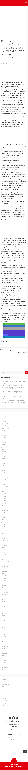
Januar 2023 (4, 479)
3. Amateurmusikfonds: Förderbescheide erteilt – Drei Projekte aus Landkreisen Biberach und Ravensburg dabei (14, 396)
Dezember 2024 (5, 449)
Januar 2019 (4, 587)
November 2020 (5, 538)
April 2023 (4, 472)
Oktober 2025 (5, 433)
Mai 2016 (4, 660)
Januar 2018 (4, 613)
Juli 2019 (3, 573)
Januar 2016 (4, 669)
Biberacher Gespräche (7, 689)
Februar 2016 (5, 667)
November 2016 (5, 646)
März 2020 (4, 554)
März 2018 (4, 608)
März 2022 (4, 500)
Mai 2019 (4, 578)
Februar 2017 (5, 639)
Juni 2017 (4, 629)
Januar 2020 (4, 559)
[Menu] (26, 3)
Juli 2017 (3, 627)
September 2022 (5, 489)
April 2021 (4, 526)
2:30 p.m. (13, 63)
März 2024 (4, 456)
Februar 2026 (5, 423)
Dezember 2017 (5, 615)
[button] (4, 324)
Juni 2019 (4, 575)
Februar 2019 (5, 585)
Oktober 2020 (5, 540)
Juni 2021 (4, 522)
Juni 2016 (4, 658)
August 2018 (4, 597)
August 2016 (4, 653)
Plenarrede (4, 696)
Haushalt (4, 691)
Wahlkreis (4, 705)
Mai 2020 (4, 552)
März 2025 (4, 442)
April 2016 (4, 662)
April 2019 (4, 580)
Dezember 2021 (5, 508)
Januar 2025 (4, 447)
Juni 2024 (4, 451)
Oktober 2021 (5, 512)
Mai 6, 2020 (5, 63)
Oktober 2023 (5, 465)
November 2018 (5, 590)
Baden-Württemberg (6, 684)
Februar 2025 (5, 444)
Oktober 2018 (5, 592)
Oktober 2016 (5, 648)
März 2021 (4, 529)
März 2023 (4, 475)
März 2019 (4, 583)
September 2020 (5, 543)
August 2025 (4, 437)
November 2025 (5, 430)
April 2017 (4, 634)
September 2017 (5, 622)
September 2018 (5, 594)
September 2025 (5, 435)
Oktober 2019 (5, 566)
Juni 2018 (4, 601)
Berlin (3, 686)
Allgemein (3, 343)
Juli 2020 (3, 547)
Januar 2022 (4, 505)
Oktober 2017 (5, 620)
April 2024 (4, 454)
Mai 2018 (4, 604)
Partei (3, 693)
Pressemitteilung (5, 698)
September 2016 (5, 650)
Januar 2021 (4, 533)
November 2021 (5, 510)
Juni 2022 (4, 493)
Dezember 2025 (5, 428)
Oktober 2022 (5, 486)
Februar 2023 (5, 477)
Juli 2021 (3, 519)
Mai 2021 (4, 524)
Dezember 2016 (5, 643)
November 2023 (5, 463)
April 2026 (4, 418)
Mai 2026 (4, 416)
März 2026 (4, 421)
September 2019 (5, 568)
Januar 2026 (4, 426)
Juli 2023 (3, 468)
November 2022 (5, 484)
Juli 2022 (3, 491)
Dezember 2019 (5, 561)
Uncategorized (5, 700)
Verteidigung (4, 703)
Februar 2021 (5, 531)
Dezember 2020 (5, 536)
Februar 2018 (5, 611)
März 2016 (4, 665)
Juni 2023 (4, 470)
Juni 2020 (4, 550)
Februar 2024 (5, 458)
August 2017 (4, 625)
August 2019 (4, 571)
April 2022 (4, 498)
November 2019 (5, 564)
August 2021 (4, 517)
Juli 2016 (3, 655)
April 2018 (4, 606)
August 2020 (4, 545)
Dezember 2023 (5, 461)
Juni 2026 (4, 414)
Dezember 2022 (5, 482)
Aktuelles (4, 679)
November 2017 (5, 618)
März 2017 (4, 636)
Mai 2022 (4, 496)
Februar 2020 (5, 557)
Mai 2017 (4, 632)
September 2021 (5, 515)
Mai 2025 (4, 440)
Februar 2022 (5, 503)
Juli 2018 (3, 599)
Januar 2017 (4, 641)
